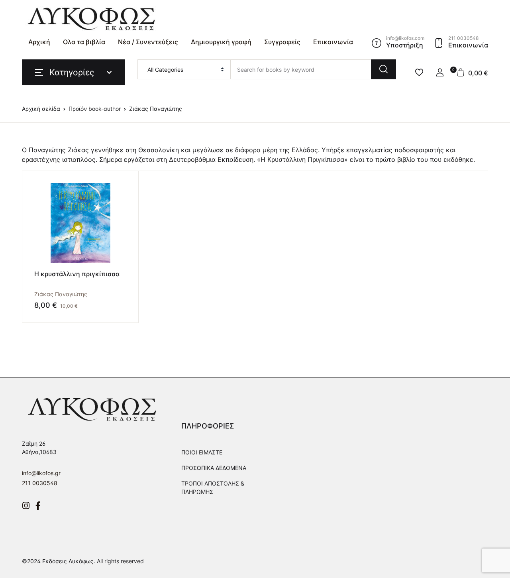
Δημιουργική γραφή (221, 42)
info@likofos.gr (41, 473)
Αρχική (39, 42)
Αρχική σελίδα (41, 108)
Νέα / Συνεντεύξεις (148, 42)
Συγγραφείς (282, 42)
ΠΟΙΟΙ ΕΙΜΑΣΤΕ (201, 452)
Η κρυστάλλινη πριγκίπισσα (77, 274)
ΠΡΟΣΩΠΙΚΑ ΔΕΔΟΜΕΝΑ (213, 467)
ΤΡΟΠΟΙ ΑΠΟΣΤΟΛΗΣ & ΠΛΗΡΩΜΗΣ (212, 487)
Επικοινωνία (333, 42)
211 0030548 (39, 483)
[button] (440, 72)
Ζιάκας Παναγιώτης (60, 294)
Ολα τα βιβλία (84, 42)
